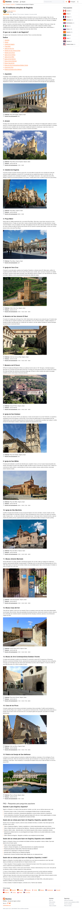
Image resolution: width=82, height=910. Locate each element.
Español (14, 890)
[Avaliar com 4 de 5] (7, 14)
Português (73, 1)
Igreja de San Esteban (10, 54)
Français (28, 890)
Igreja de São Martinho (10, 59)
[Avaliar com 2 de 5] (4, 14)
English (6, 890)
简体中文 (7, 892)
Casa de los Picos (9, 67)
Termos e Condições (68, 903)
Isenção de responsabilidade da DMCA (71, 902)
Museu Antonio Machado (11, 61)
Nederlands (50, 890)
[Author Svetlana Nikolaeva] (5, 11)
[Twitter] (10, 903)
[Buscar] (63, 1)
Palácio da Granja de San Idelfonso (13, 69)
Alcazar (6, 42)
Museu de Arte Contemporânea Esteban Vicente (16, 65)
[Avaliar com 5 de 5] (8, 14)
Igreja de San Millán (9, 56)
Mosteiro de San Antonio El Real (12, 50)
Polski (20, 892)
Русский (58, 890)
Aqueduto (7, 40)
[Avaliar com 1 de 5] (3, 14)
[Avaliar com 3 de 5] (6, 14)
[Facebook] (8, 903)
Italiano (42, 890)
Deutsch (21, 890)
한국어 (14, 892)
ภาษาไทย (27, 892)
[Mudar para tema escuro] (66, 1)
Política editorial (52, 902)
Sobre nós (51, 900)
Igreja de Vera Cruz (9, 48)
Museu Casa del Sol (9, 63)
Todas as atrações (52, 905)
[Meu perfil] (78, 1)
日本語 (35, 890)
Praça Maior (8, 46)
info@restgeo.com (7, 905)
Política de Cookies (67, 905)
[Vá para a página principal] (7, 2)
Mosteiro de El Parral (10, 52)
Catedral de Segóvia (9, 44)
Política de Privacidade (68, 900)
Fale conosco (51, 903)
